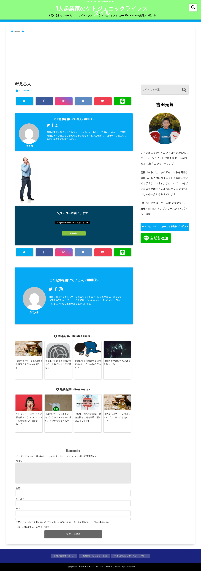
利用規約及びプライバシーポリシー (130, 556)
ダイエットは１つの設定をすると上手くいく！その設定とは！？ (58, 364)
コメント (20, 461)
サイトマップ (85, 15)
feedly (75, 233)
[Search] (184, 90)
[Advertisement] (105, 56)
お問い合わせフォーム (60, 15)
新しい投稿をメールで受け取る (33, 527)
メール (20, 499)
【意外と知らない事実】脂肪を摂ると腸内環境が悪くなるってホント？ (88, 417)
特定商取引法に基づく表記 (94, 556)
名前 (19, 489)
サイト (19, 509)
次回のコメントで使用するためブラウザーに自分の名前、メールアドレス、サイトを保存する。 (63, 522)
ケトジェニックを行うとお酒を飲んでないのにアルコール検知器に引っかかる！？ (29, 419)
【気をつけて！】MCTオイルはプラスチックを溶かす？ (29, 364)
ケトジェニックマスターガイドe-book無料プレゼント (127, 15)
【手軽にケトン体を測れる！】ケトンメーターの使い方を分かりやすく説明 (58, 417)
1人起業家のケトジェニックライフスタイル (102, 10)
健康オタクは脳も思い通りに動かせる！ (117, 363)
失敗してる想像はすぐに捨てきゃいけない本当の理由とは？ (88, 364)
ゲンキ (30, 146)
